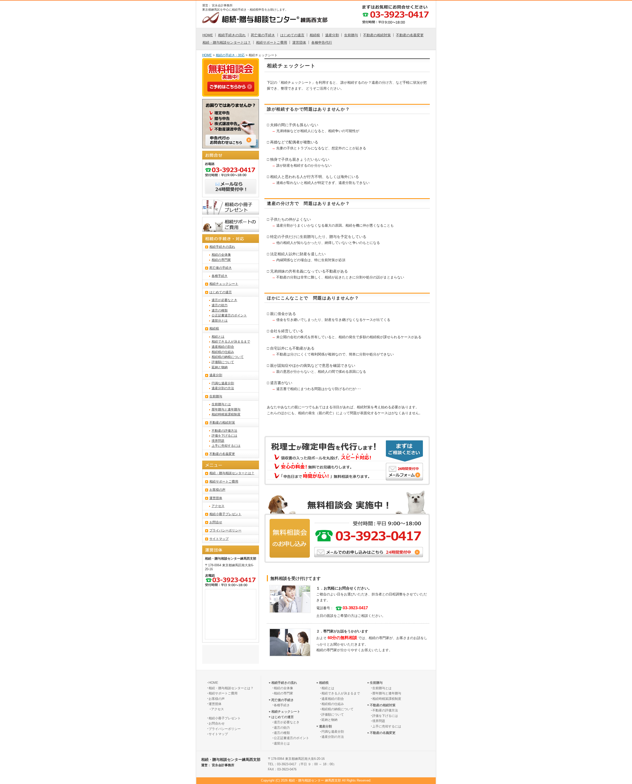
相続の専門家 (221, 260)
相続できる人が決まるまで (231, 341)
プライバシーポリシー (225, 530)
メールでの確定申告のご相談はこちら (404, 472)
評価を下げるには (224, 435)
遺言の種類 (220, 310)
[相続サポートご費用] (230, 229)
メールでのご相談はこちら (368, 552)
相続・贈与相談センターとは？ (226, 42)
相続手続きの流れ (232, 35)
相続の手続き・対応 (230, 55)
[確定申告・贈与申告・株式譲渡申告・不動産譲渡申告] (230, 145)
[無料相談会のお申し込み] (230, 88)
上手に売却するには (226, 446)
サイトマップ (219, 539)
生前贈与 (351, 35)
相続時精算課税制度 (226, 414)
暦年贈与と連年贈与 (226, 409)
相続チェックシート (223, 284)
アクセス (218, 506)
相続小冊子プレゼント (225, 514)
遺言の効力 (220, 305)
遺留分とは (220, 320)
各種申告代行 (321, 42)
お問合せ (215, 522)
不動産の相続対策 (377, 35)
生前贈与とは (221, 404)
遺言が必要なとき (224, 300)
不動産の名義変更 (410, 35)
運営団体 (299, 42)
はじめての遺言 (292, 35)
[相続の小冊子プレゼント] (230, 211)
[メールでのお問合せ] (230, 191)
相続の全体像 (221, 254)
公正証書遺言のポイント (229, 315)
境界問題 (218, 441)
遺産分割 (332, 35)
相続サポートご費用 (271, 42)
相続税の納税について (228, 357)
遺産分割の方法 (223, 388)
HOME (207, 35)
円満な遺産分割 (223, 383)
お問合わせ (217, 723)
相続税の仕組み (223, 352)
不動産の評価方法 (224, 430)
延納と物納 (220, 367)
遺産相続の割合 (223, 347)
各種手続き (220, 276)
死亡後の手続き (263, 35)
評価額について (223, 362)
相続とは (218, 336)
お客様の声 (217, 489)
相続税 (315, 35)
